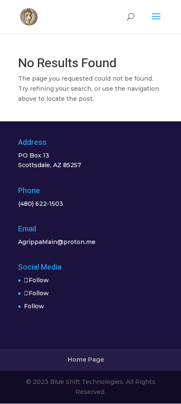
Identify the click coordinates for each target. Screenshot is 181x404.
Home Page (86, 359)
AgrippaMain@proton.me (57, 242)
